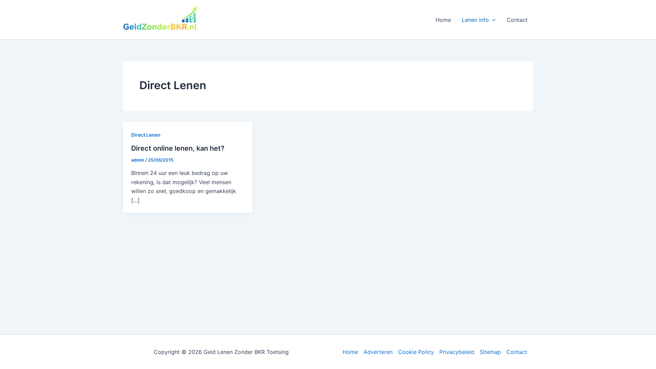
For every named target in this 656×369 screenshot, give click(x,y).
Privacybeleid (456, 351)
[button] (492, 19)
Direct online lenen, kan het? (177, 148)
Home (443, 19)
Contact (517, 19)
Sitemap (490, 351)
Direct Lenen (146, 135)
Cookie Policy (416, 351)
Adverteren (378, 351)
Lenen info (475, 19)
